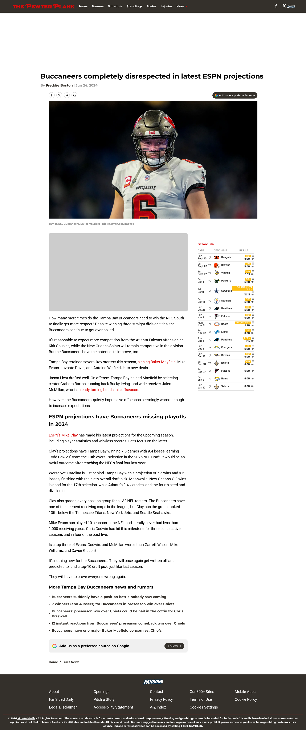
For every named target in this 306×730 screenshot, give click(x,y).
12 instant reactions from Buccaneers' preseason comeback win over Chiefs (118, 623)
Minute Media (26, 718)
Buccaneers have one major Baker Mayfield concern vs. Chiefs (107, 631)
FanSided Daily (61, 699)
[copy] (74, 95)
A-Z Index (158, 707)
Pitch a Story (104, 699)
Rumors (98, 6)
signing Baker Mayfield (157, 362)
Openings (101, 691)
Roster (151, 6)
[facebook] (276, 6)
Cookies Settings (204, 707)
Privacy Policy (161, 699)
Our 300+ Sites (202, 691)
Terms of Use (201, 699)
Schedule (115, 6)
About (54, 691)
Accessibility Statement (113, 707)
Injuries (166, 6)
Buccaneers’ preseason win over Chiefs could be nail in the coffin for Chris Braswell (117, 613)
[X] (284, 6)
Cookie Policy (246, 699)
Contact (156, 691)
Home (53, 662)
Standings (134, 6)
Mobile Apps (245, 691)
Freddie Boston (59, 85)
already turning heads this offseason (107, 389)
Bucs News (70, 662)
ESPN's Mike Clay (63, 435)
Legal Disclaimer (63, 707)
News (83, 6)
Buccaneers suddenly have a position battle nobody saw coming (109, 597)
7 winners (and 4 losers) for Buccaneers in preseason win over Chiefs (113, 604)
